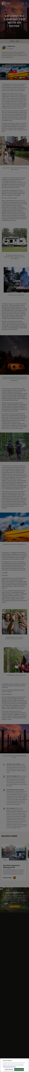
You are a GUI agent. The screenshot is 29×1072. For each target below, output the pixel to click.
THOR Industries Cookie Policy (9, 1066)
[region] (14, 1065)
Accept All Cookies (19, 1069)
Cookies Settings (8, 1069)
